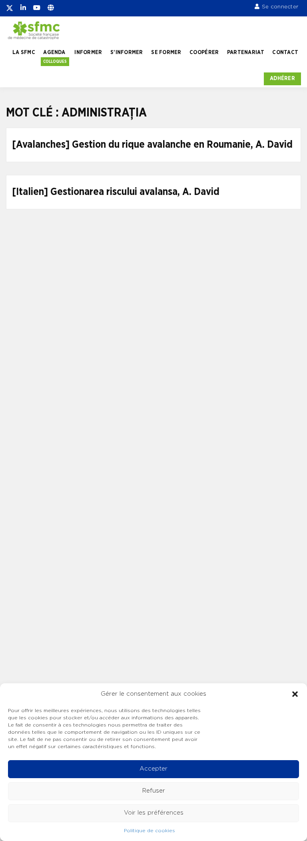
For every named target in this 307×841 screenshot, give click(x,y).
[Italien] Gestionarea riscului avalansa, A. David (115, 192)
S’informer (126, 52)
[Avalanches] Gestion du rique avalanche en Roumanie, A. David (152, 145)
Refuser (153, 791)
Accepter (153, 769)
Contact (285, 52)
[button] (295, 694)
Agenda (54, 52)
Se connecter (280, 7)
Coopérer (204, 52)
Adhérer (282, 78)
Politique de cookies (149, 830)
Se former (166, 52)
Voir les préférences (153, 813)
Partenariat (245, 52)
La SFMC (23, 52)
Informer (88, 52)
